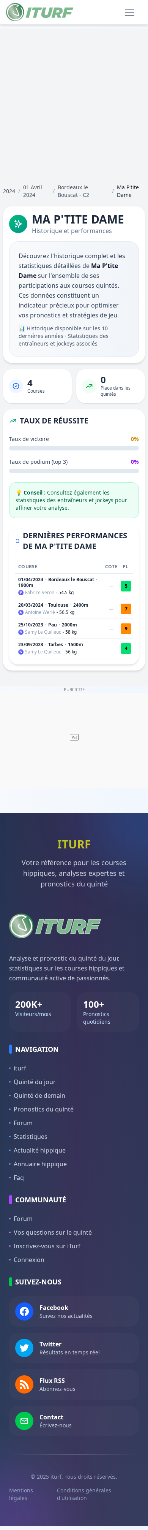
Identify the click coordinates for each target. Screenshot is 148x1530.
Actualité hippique (40, 1150)
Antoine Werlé (40, 612)
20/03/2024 (30, 605)
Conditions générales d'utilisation (84, 1494)
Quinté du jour (35, 1082)
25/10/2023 (30, 625)
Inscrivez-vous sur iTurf (47, 1246)
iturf (20, 1068)
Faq (19, 1177)
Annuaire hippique (40, 1164)
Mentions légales (21, 1494)
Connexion (29, 1260)
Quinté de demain (39, 1095)
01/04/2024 (30, 579)
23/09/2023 (30, 644)
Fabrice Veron (39, 593)
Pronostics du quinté (44, 1109)
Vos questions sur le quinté (53, 1232)
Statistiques (30, 1136)
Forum (23, 1123)
